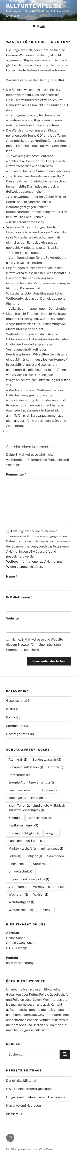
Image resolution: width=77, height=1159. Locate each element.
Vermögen (18, 887)
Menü (41, 26)
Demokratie (19, 775)
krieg (51, 833)
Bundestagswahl (46, 759)
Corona (55, 767)
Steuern (40, 864)
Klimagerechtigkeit (24, 833)
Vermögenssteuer (48, 887)
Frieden (49, 790)
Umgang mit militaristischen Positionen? (35, 1097)
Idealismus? (15, 1114)
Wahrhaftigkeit (21, 902)
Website (12, 618)
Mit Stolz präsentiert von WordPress (30, 1149)
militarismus (52, 848)
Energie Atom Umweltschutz (31, 782)
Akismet (12, 551)
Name (11, 576)
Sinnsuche (18, 864)
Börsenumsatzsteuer (25, 767)
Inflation (39, 798)
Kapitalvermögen (23, 825)
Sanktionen (57, 856)
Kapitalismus (39, 818)
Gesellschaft (15, 701)
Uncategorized (17, 734)
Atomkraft (17, 759)
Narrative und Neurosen (23, 1105)
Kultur (10, 709)
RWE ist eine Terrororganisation (29, 1089)
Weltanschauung (22, 910)
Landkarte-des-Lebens (27, 841)
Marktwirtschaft (22, 848)
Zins (47, 910)
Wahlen (40, 894)
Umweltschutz (20, 871)
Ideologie (17, 798)
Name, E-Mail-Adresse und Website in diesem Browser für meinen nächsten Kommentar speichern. (36, 645)
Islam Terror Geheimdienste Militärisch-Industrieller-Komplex (37, 808)
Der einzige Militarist (21, 1081)
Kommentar (16, 474)
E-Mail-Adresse (19, 597)
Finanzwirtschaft (22, 790)
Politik (10, 717)
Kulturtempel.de (34, 6)
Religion (34, 856)
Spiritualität (14, 726)
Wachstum (18, 894)
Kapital (15, 818)
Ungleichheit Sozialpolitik (28, 879)
